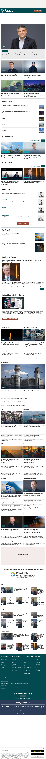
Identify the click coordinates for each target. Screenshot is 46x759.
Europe (13, 665)
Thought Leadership (27, 667)
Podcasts (25, 668)
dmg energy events (38, 669)
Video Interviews (27, 670)
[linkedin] (21, 693)
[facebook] (14, 693)
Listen (2, 609)
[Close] (43, 748)
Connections (37, 672)
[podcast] (25, 693)
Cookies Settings (20, 707)
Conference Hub (38, 670)
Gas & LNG (3, 661)
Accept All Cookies (37, 751)
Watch (2, 584)
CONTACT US (26, 707)
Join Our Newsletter (38, 10)
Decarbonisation (4, 659)
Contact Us (37, 667)
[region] (23, 753)
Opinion (25, 662)
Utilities (2, 669)
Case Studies (37, 664)
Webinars (25, 672)
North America (15, 669)
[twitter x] (19, 693)
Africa (13, 661)
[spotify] (27, 693)
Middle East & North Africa (17, 667)
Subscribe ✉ (23, 696)
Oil (1, 664)
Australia (14, 664)
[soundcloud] (29, 693)
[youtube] (23, 693)
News (25, 660)
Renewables (3, 665)
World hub (14, 659)
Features (25, 664)
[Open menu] (43, 10)
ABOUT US (15, 706)
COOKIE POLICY (29, 706)
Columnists (6, 189)
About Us (36, 659)
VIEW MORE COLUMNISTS (23, 223)
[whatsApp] (31, 693)
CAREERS (19, 706)
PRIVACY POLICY (23, 706)
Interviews (25, 665)
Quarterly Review (27, 673)
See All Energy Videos (35, 166)
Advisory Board (38, 661)
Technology (3, 667)
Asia (13, 662)
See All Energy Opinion (35, 140)
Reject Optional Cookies (37, 753)
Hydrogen (3, 662)
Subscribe (37, 665)
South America (15, 670)
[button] (42, 140)
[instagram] (16, 693)
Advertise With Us (38, 662)
